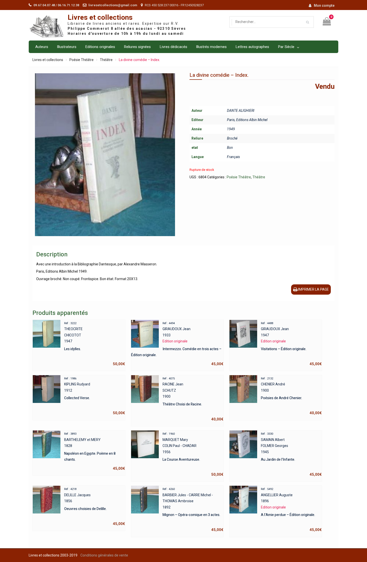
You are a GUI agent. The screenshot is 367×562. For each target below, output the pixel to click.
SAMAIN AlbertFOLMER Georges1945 (291, 454)
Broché (232, 138)
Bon (230, 148)
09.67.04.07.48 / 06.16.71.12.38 (56, 5)
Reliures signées (137, 47)
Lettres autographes (252, 47)
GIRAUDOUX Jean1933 (177, 344)
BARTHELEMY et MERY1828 (94, 451)
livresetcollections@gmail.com (112, 5)
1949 (231, 129)
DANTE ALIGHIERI (240, 111)
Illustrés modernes (211, 47)
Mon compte (324, 6)
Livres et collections (100, 18)
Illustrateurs (66, 47)
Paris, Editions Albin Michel (247, 120)
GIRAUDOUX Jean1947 (291, 344)
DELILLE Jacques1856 (94, 506)
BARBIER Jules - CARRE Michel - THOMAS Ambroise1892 (193, 509)
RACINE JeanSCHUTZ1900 (193, 399)
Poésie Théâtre (81, 60)
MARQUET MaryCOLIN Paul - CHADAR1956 (193, 454)
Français (233, 157)
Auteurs (41, 47)
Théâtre (106, 60)
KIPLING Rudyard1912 (94, 396)
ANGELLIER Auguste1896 (291, 509)
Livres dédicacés (173, 47)
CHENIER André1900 (291, 396)
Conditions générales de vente (104, 555)
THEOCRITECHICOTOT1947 (94, 344)
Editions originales (100, 47)
